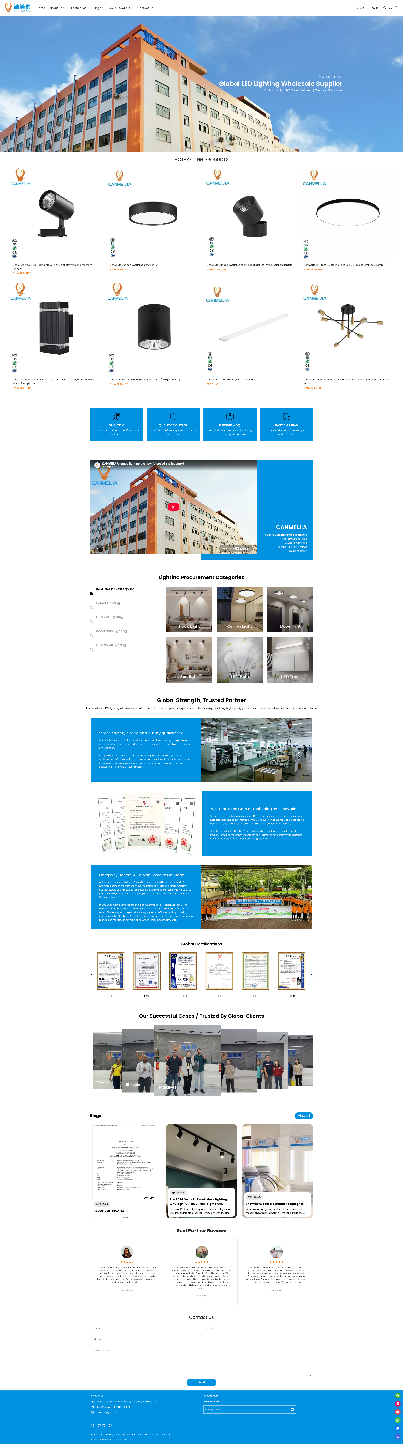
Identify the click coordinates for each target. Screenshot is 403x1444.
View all (304, 1116)
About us (166, 1434)
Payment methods (132, 1434)
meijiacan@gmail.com (107, 1412)
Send (201, 1382)
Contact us (96, 1434)
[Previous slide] (91, 973)
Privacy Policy (112, 1434)
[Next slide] (312, 973)
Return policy (151, 1434)
